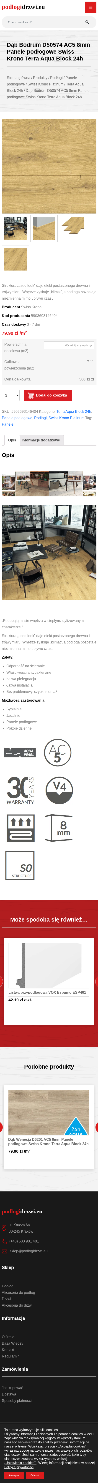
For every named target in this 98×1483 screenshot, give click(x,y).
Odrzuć (35, 1475)
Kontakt (8, 1350)
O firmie (8, 1337)
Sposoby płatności (17, 1401)
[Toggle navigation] (90, 7)
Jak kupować (12, 1388)
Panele (7, 424)
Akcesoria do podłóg (18, 1292)
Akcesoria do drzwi (17, 1305)
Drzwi (6, 1299)
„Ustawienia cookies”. (20, 1463)
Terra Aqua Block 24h (74, 411)
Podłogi (40, 418)
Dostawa (9, 1394)
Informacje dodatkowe (41, 440)
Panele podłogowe (17, 418)
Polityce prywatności (19, 1467)
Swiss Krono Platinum (66, 418)
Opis (12, 440)
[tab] (12, 440)
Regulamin (11, 1356)
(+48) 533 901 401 (24, 1241)
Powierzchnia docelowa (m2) (16, 347)
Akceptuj (14, 1475)
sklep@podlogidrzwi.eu (29, 1251)
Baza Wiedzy (12, 1343)
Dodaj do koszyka (51, 395)
